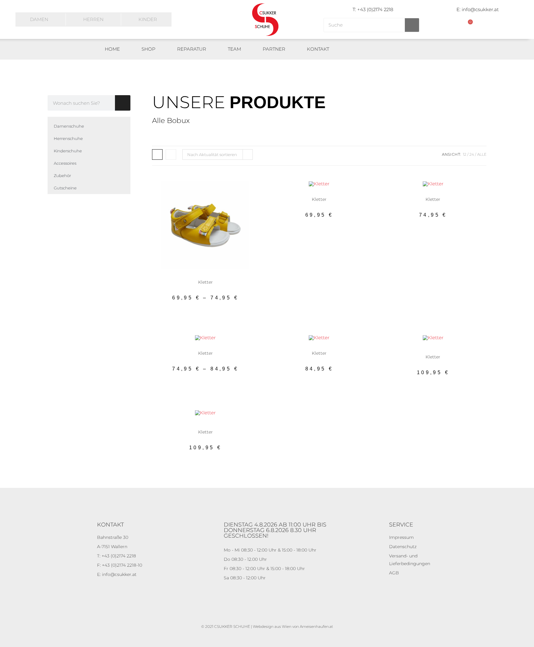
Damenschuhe (69, 126)
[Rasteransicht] (157, 154)
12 (464, 154)
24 (471, 154)
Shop (148, 49)
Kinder (147, 19)
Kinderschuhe (68, 150)
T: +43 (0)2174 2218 (373, 9)
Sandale (224, 277)
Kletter (210, 277)
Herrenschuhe (68, 138)
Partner (274, 49)
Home (112, 49)
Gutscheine (65, 187)
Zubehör (62, 175)
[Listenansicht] (171, 154)
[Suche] (412, 25)
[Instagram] (433, 49)
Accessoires (65, 163)
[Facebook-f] (418, 49)
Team (234, 49)
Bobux (403, 348)
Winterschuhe (433, 352)
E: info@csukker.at (477, 9)
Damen (39, 19)
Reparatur (191, 49)
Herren (93, 19)
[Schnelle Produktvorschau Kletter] (246, 192)
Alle (481, 154)
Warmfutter (458, 348)
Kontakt (318, 49)
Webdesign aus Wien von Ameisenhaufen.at (293, 626)
